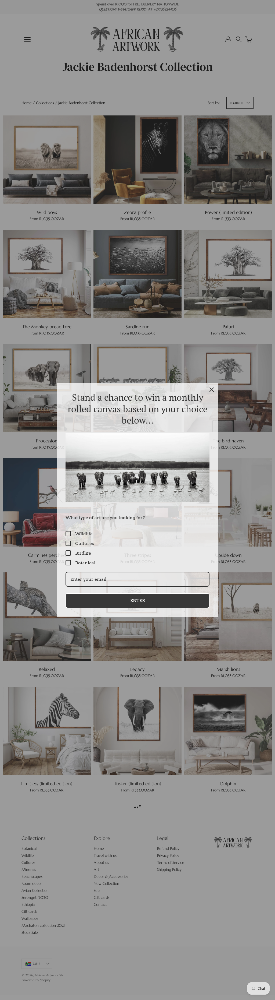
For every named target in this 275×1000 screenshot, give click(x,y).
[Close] (211, 389)
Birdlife (83, 553)
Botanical (85, 562)
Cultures (84, 543)
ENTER (137, 600)
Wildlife (84, 533)
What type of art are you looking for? (105, 517)
